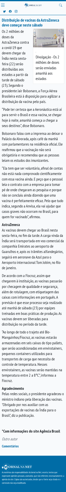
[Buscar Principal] (60, 5)
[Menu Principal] (3, 5)
